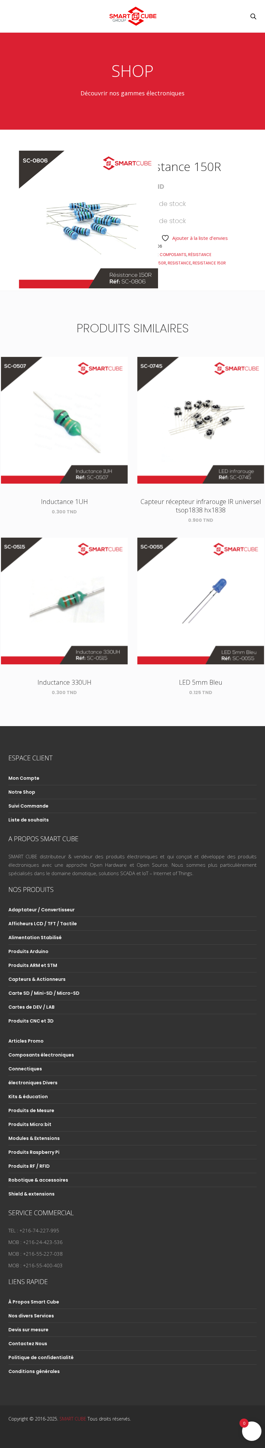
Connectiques (25, 1069)
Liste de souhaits (28, 820)
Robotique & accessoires (38, 1180)
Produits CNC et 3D (31, 1021)
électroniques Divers (33, 1082)
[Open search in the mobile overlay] (253, 16)
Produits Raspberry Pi (33, 1152)
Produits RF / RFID (29, 1166)
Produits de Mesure (31, 1110)
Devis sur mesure (28, 1329)
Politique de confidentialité (41, 1357)
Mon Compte (23, 778)
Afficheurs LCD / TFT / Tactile (42, 923)
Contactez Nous (27, 1343)
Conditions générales (34, 1371)
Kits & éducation (28, 1096)
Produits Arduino (28, 951)
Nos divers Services (31, 1316)
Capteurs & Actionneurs (37, 979)
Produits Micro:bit (29, 1124)
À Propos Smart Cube (33, 1302)
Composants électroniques (41, 1055)
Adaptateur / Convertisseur (41, 909)
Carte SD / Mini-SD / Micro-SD (44, 993)
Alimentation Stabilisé (35, 937)
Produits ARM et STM (32, 965)
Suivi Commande (28, 806)
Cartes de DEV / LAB (31, 1007)
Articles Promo (26, 1041)
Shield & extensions (31, 1194)
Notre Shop (21, 792)
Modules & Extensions (34, 1138)
